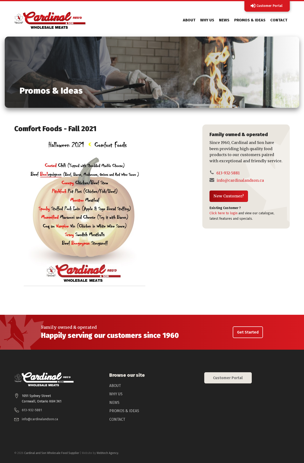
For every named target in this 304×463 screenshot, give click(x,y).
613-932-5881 (227, 173)
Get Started (248, 332)
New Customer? (229, 196)
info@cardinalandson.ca (240, 180)
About (189, 20)
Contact (278, 20)
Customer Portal (228, 378)
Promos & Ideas (250, 20)
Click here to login (223, 213)
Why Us (207, 20)
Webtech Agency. (108, 453)
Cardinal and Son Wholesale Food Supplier (51, 453)
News (224, 20)
